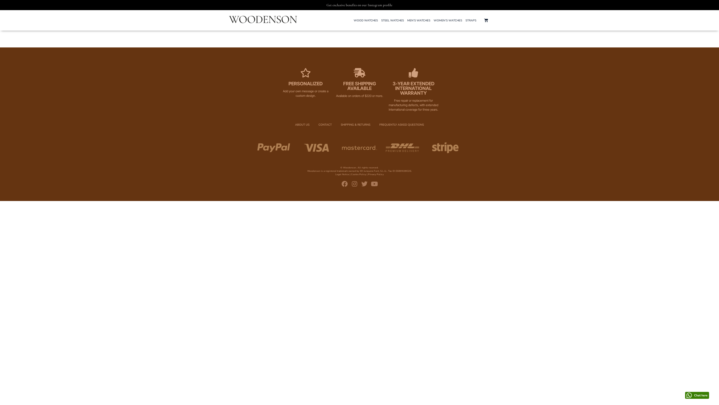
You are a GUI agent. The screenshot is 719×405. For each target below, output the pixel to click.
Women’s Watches (448, 20)
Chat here (701, 395)
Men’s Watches (418, 20)
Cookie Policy (358, 174)
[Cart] (486, 20)
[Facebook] (345, 184)
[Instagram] (355, 184)
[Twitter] (364, 184)
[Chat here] (689, 395)
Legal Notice (342, 174)
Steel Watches (392, 20)
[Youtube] (374, 184)
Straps (470, 20)
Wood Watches (366, 20)
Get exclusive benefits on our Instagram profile (359, 5)
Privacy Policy (376, 174)
